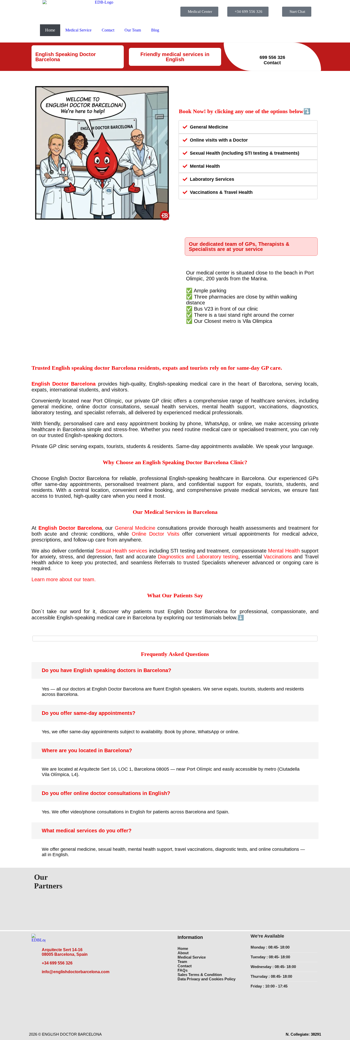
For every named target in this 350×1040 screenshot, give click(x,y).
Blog (155, 30)
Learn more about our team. (64, 579)
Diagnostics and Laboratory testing (198, 556)
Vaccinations (278, 556)
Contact (108, 30)
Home (50, 30)
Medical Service (78, 30)
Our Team (133, 30)
